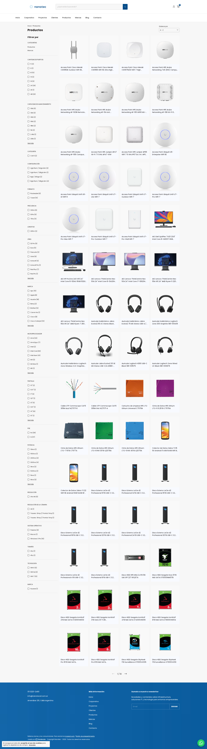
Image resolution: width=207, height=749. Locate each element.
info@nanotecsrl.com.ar (38, 696)
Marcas (78, 17)
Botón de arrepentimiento (85, 736)
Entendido (32, 745)
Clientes (54, 17)
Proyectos (42, 17)
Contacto (97, 17)
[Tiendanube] (37, 740)
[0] (178, 6)
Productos (66, 17)
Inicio (18, 17)
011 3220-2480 (33, 691)
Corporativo (29, 17)
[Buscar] (125, 7)
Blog (87, 17)
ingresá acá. (70, 736)
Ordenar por (163, 26)
